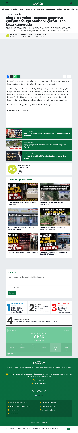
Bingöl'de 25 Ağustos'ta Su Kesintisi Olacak (64, 310)
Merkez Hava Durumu (49, 402)
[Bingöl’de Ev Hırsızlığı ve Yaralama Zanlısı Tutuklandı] (23, 217)
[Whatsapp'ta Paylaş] (15, 76)
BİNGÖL (14, 9)
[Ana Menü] (7, 3)
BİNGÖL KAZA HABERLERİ (21, 319)
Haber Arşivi (14, 414)
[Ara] (71, 3)
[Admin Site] (12, 169)
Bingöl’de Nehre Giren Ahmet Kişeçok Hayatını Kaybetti (41, 309)
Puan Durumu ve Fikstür (49, 406)
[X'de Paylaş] (11, 76)
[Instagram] (40, 391)
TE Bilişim (44, 422)
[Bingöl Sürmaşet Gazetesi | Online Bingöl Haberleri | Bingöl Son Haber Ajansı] (39, 3)
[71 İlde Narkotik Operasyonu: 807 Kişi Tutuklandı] (23, 192)
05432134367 (40, 380)
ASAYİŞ (18, 14)
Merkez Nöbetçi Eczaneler (18, 402)
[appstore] (39, 396)
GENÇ (21, 9)
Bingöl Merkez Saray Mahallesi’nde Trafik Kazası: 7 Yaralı (35, 321)
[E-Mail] (19, 172)
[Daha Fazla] (18, 76)
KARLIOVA (30, 9)
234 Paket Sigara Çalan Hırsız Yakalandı (23, 252)
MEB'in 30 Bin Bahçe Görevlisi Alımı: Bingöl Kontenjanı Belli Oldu (17, 310)
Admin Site (23, 168)
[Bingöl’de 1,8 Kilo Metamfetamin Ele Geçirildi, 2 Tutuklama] (55, 242)
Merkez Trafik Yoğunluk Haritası (20, 406)
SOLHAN (40, 9)
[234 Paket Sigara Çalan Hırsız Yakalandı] (23, 242)
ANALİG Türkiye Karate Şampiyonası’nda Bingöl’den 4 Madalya (34, 428)
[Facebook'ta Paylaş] (8, 76)
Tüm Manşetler (15, 410)
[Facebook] (33, 391)
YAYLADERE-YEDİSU (54, 9)
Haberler (9, 14)
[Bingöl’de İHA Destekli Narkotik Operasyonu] (55, 192)
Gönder (12, 293)
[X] (37, 391)
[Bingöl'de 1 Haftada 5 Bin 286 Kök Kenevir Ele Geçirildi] (55, 217)
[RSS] (44, 391)
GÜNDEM (5, 9)
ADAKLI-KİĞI (69, 9)
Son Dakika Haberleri (48, 410)
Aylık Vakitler (13, 354)
